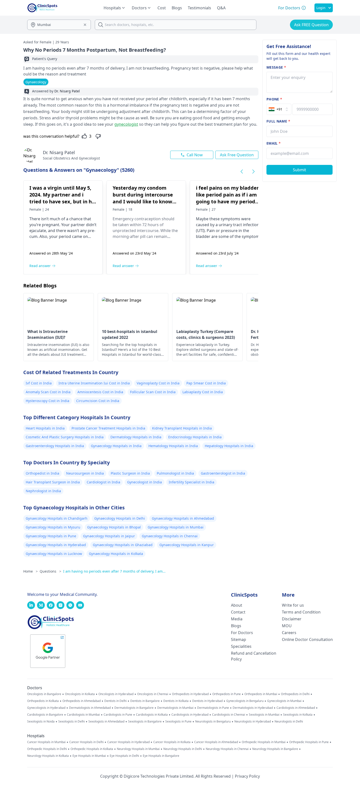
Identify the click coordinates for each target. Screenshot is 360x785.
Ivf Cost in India (39, 383)
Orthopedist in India (42, 473)
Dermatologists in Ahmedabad (90, 708)
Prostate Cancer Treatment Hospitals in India (108, 428)
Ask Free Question (237, 155)
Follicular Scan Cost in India (153, 392)
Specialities (241, 646)
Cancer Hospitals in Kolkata (172, 742)
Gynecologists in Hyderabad (46, 708)
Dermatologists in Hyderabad (253, 708)
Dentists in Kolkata (176, 701)
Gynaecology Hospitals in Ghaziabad (123, 544)
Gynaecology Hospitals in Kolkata (116, 553)
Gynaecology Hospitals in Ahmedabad (183, 518)
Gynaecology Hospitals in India (116, 445)
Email (273, 143)
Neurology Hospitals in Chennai (227, 749)
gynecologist (126, 124)
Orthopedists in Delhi (295, 694)
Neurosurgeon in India (85, 473)
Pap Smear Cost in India (206, 383)
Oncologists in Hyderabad (115, 694)
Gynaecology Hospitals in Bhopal (114, 527)
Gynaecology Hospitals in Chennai (170, 536)
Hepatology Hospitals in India (229, 445)
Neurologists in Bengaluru (213, 722)
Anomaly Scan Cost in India (48, 392)
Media (236, 619)
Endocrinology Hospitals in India (195, 437)
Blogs (177, 8)
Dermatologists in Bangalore (134, 708)
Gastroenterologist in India (223, 473)
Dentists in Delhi (115, 701)
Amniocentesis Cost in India (100, 392)
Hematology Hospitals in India (173, 445)
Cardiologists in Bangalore (45, 715)
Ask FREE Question (311, 24)
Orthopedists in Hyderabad (190, 694)
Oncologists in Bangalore (44, 694)
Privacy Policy (247, 776)
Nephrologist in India (43, 491)
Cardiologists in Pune (118, 715)
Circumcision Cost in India (97, 400)
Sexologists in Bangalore (145, 722)
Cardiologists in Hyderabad (189, 715)
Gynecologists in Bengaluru (245, 701)
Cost (161, 8)
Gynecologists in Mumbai (284, 701)
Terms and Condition (301, 612)
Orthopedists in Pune (226, 694)
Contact (238, 612)
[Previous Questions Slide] (242, 171)
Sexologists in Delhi (71, 722)
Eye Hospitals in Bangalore (161, 756)
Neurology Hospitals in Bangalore (275, 749)
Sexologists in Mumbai (264, 715)
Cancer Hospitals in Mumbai (46, 742)
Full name (278, 121)
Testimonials (199, 8)
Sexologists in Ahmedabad (106, 722)
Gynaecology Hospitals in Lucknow (54, 553)
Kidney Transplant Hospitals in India (182, 428)
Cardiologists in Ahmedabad (295, 708)
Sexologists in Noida (41, 722)
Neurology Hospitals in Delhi (182, 749)
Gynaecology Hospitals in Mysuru (53, 527)
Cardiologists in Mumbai (83, 715)
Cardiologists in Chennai (228, 715)
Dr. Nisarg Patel (59, 152)
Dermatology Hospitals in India (135, 437)
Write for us (293, 605)
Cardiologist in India (103, 482)
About (236, 605)
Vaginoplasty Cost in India (158, 383)
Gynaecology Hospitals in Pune (51, 536)
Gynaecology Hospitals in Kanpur (186, 544)
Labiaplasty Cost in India (202, 392)
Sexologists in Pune (178, 722)
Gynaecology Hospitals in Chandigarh (56, 518)
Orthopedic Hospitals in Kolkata (92, 749)
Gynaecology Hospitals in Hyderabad (56, 544)
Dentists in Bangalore (145, 701)
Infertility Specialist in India (191, 482)
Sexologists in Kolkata (297, 715)
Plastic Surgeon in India (130, 473)
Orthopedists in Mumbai (260, 694)
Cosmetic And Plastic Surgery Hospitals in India (65, 437)
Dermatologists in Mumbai (175, 708)
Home (30, 571)
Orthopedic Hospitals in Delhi (47, 749)
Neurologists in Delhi (289, 722)
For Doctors (242, 632)
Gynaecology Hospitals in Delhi (119, 518)
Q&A (221, 8)
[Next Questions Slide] (253, 171)
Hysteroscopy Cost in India (47, 400)
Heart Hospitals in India (45, 428)
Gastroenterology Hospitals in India (55, 445)
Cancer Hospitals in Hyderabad (128, 742)
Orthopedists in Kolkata (43, 701)
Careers (289, 632)
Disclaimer (291, 619)
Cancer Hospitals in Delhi (86, 742)
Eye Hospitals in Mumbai (89, 756)
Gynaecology (35, 82)
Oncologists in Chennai (152, 694)
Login (320, 7)
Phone (274, 99)
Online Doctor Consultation (307, 639)
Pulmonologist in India (175, 473)
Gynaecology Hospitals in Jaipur (109, 536)
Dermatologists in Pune (213, 708)
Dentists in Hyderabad (207, 701)
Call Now (195, 155)
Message (276, 67)
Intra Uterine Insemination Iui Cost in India (94, 383)
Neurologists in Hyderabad (252, 722)
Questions (50, 571)
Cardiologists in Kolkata (152, 715)
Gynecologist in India (144, 482)
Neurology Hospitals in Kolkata (48, 756)
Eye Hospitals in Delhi (124, 756)
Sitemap (238, 639)
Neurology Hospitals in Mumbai (138, 749)
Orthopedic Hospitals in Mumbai (264, 742)
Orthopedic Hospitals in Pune (309, 742)
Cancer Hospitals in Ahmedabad (216, 742)
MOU (287, 625)
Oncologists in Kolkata (80, 694)
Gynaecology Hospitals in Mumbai (176, 527)
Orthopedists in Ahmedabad (81, 701)
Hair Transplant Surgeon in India (53, 482)
